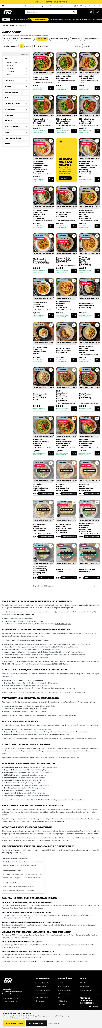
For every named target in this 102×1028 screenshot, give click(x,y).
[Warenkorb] (97, 12)
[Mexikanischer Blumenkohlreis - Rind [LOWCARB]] (43, 253)
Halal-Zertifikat (62, 1001)
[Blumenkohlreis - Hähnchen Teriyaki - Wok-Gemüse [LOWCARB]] (43, 207)
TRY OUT (6, 19)
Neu (14, 39)
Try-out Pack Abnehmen (25, 614)
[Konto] (91, 12)
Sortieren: (78, 46)
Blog (58, 997)
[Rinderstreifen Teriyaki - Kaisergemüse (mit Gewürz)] (43, 519)
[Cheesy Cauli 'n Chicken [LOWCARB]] (43, 298)
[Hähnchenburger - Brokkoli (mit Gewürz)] (43, 114)
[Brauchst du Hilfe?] (66, 160)
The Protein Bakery (40, 19)
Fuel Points (61, 1005)
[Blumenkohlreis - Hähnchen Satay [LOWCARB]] (66, 253)
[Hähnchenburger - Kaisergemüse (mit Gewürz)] (89, 114)
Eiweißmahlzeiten (40, 986)
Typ (6, 98)
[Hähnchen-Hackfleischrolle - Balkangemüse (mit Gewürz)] (66, 436)
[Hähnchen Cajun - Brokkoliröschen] (43, 71)
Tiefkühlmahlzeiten (41, 994)
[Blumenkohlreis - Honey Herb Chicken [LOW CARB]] (43, 389)
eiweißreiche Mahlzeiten (87, 605)
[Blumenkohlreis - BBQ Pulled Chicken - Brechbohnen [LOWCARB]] (89, 519)
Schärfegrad (11, 92)
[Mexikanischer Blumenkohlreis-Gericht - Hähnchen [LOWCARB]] (89, 207)
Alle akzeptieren (14, 1023)
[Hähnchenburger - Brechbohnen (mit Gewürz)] (66, 114)
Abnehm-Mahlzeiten (41, 997)
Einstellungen (53, 1023)
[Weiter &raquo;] (98, 586)
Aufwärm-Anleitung (64, 994)
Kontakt (60, 983)
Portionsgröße (13, 138)
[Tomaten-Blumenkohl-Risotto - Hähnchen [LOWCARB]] (89, 253)
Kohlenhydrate (12, 126)
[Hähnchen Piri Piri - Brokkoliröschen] (89, 71)
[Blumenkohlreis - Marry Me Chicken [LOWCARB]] (66, 298)
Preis (7, 144)
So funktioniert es (63, 986)
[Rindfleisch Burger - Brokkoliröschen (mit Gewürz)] (43, 478)
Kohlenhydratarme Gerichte (59, 734)
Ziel (7, 59)
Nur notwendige (36, 1023)
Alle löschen (24, 54)
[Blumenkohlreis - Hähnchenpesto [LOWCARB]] (89, 298)
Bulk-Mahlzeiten (40, 1001)
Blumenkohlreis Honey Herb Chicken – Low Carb (69, 732)
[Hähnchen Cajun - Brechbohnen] (66, 71)
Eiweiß (8, 121)
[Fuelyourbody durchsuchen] (74, 12)
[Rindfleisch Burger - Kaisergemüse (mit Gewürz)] (66, 478)
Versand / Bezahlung (64, 990)
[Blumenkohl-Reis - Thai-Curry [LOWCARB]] (66, 207)
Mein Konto (84, 983)
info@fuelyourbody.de (11, 998)
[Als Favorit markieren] (51, 55)
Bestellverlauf (84, 986)
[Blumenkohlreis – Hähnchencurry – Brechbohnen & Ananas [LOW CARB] (43, 561)
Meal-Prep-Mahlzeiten (42, 983)
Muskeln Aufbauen (59, 39)
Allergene (10, 109)
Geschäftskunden (86, 990)
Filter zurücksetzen (42, 46)
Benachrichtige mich (47, 493)
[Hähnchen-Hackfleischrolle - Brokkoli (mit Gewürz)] (43, 436)
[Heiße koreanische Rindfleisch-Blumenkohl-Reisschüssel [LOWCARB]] (66, 389)
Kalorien (9, 115)
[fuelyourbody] (7, 12)
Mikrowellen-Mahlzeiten (42, 990)
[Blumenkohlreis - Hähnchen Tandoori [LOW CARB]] (43, 342)
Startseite (5, 25)
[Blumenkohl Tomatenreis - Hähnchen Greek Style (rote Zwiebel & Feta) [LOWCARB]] (43, 160)
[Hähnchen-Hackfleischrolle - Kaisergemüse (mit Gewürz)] (89, 436)
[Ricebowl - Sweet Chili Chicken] (89, 561)
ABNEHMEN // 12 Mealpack (44, 961)
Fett (7, 132)
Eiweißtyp (10, 80)
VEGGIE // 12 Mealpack (63, 624)
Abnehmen (42, 39)
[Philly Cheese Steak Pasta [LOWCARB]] (89, 389)
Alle (6, 39)
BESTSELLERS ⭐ (27, 39)
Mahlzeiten (13, 25)
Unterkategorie (12, 103)
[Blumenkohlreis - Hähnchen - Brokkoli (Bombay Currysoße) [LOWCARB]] (66, 519)
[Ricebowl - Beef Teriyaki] (66, 561)
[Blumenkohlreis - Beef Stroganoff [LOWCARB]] (66, 342)
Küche (8, 86)
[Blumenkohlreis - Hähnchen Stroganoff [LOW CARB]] (89, 342)
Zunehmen (76, 39)
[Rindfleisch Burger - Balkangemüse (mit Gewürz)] (89, 478)
